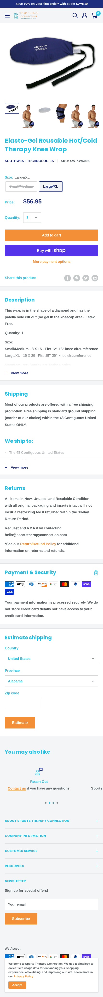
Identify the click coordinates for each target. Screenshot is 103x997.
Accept (17, 985)
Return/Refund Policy (38, 544)
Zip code (12, 693)
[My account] (84, 15)
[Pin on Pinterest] (76, 277)
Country (11, 648)
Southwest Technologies (29, 161)
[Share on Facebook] (67, 277)
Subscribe (21, 919)
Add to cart (51, 235)
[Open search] (75, 15)
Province (12, 670)
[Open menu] (7, 15)
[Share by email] (95, 277)
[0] (94, 15)
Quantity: (12, 217)
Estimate (20, 723)
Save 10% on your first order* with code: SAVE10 (52, 4)
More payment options (51, 261)
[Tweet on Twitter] (85, 277)
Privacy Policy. (23, 976)
